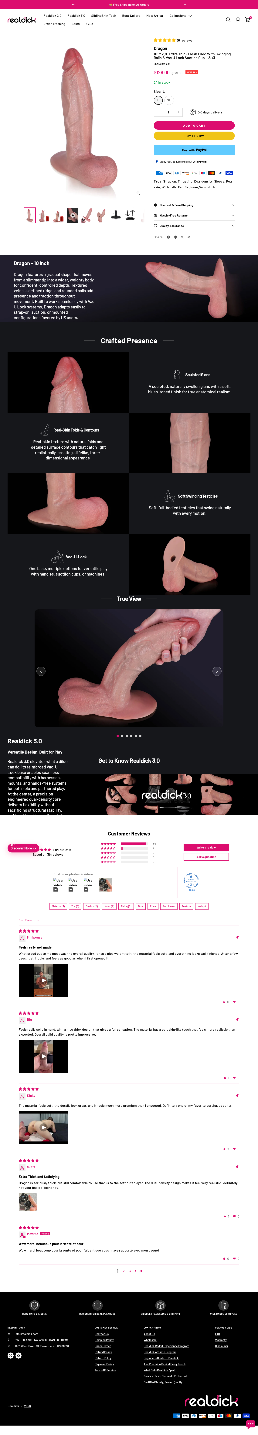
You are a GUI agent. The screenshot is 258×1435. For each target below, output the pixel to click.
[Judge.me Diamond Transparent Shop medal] (191, 880)
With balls (169, 187)
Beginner (191, 187)
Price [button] (153, 906)
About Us (149, 1334)
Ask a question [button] (206, 857)
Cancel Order (103, 1346)
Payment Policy (104, 1364)
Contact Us (102, 1334)
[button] (165, 40)
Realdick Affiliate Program (160, 1352)
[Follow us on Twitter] (11, 1356)
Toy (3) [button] (75, 906)
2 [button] (124, 1271)
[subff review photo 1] (28, 1202)
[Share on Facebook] (168, 237)
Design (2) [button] (92, 906)
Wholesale (150, 1340)
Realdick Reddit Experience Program (166, 1346)
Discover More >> (23, 848)
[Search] (228, 19)
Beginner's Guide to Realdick (161, 1358)
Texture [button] (186, 906)
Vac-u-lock (207, 187)
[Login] (238, 19)
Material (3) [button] (58, 906)
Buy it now (194, 136)
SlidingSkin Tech (103, 15)
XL (169, 100)
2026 (27, 1406)
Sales (76, 24)
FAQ (217, 1334)
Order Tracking (54, 24)
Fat (180, 187)
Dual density (203, 181)
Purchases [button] (169, 906)
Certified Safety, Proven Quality (163, 1382)
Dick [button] (140, 906)
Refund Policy (103, 1352)
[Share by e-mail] (188, 237)
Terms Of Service (105, 1370)
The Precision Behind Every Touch (164, 1364)
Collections (178, 15)
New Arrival (155, 15)
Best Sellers (131, 15)
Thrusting (185, 181)
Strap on (169, 181)
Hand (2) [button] (109, 906)
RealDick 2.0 (162, 63)
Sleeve (219, 181)
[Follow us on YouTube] (18, 1356)
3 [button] (130, 1271)
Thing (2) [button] (126, 906)
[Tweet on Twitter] (182, 237)
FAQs (89, 24)
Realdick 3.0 (76, 15)
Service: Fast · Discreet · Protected (165, 1376)
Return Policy (103, 1358)
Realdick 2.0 (52, 15)
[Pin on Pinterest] (175, 237)
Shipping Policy (104, 1340)
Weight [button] (202, 906)
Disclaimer (221, 1346)
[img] (29, 931)
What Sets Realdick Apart (159, 1370)
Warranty (221, 1340)
